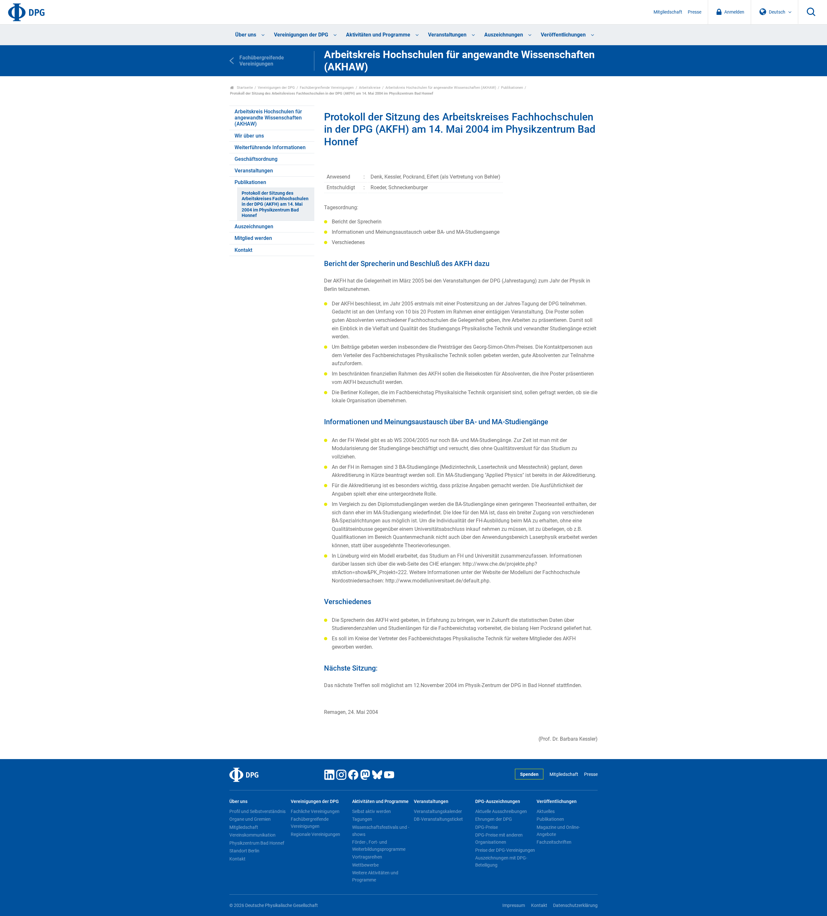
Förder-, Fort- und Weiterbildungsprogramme (378, 845)
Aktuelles (546, 811)
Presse (694, 12)
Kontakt (243, 250)
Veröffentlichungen (563, 35)
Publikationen (512, 88)
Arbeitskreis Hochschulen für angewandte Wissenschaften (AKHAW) (440, 88)
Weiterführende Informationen (270, 147)
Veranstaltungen (447, 35)
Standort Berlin (244, 850)
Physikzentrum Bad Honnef (256, 843)
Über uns (245, 35)
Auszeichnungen (503, 35)
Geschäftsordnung (256, 159)
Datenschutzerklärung (575, 905)
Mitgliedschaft (668, 12)
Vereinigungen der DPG (301, 35)
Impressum (513, 905)
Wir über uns (249, 136)
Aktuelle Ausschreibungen (501, 811)
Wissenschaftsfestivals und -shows (380, 831)
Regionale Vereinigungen (315, 834)
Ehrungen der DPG (493, 819)
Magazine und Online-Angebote (558, 831)
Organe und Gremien (250, 819)
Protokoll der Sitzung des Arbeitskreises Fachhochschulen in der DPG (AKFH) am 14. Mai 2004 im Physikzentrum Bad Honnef (275, 204)
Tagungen (362, 819)
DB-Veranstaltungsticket (438, 819)
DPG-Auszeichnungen (497, 801)
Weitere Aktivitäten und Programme (375, 876)
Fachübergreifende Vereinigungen (327, 88)
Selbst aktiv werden (371, 811)
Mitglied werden (253, 238)
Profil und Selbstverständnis (257, 811)
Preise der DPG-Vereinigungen (505, 850)
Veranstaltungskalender (438, 811)
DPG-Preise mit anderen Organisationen (499, 838)
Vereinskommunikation (252, 835)
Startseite (244, 88)
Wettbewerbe (365, 865)
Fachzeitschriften (554, 842)
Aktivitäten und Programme (378, 35)
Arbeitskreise (370, 88)
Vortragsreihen (367, 856)
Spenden (529, 774)
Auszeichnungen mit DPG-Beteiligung (501, 861)
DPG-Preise (486, 827)
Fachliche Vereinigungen (315, 811)
